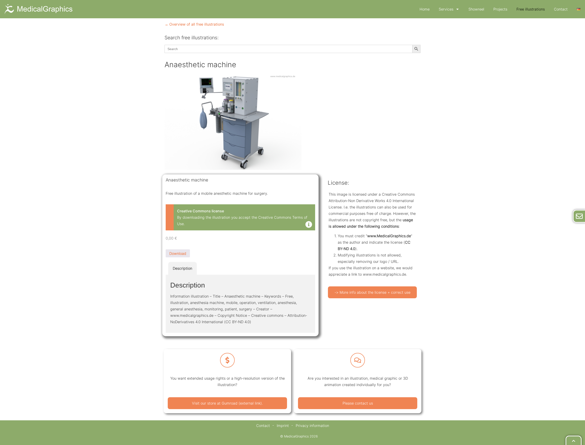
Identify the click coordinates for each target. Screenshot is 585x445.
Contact (561, 9)
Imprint (283, 425)
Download (177, 253)
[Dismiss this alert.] (309, 224)
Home (425, 9)
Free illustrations (530, 9)
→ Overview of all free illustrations (194, 24)
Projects (500, 9)
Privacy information (312, 425)
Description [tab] (182, 268)
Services (446, 9)
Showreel (476, 9)
